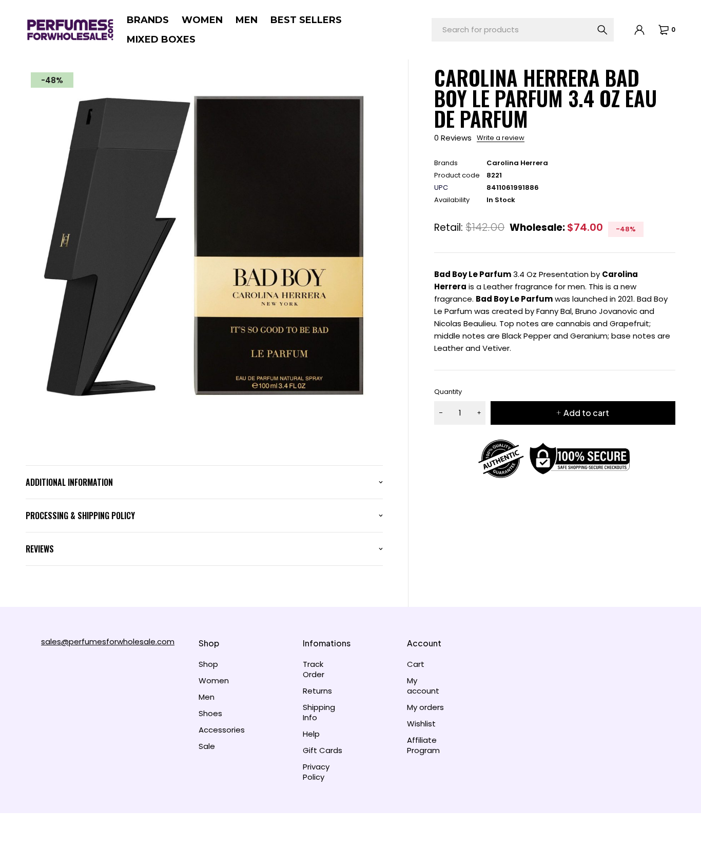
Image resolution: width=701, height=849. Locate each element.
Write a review (500, 138)
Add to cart (586, 412)
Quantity (448, 392)
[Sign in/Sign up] (639, 29)
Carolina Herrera (517, 163)
